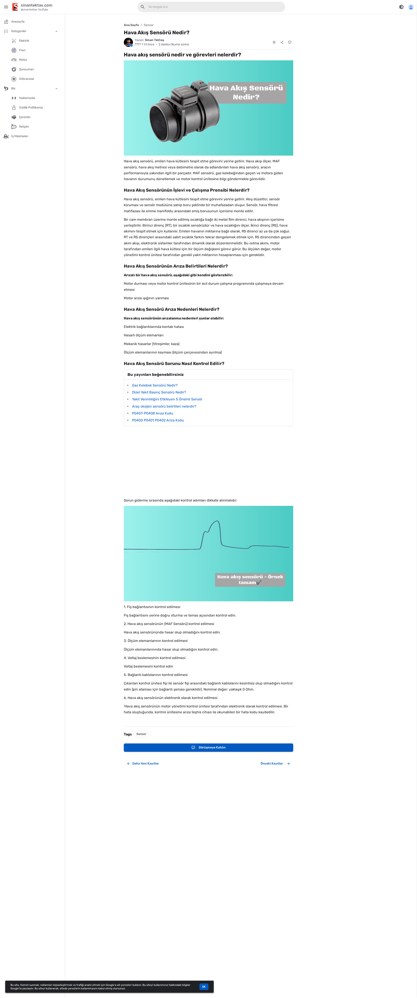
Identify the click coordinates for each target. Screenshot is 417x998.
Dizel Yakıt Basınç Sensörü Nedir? (159, 392)
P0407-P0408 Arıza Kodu (152, 413)
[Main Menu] (6, 7)
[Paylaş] (281, 42)
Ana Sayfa (131, 25)
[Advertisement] (208, 461)
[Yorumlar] (289, 42)
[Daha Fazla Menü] (411, 7)
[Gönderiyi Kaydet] (274, 42)
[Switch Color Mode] (401, 7)
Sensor (149, 25)
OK (204, 986)
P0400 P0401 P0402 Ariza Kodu (158, 420)
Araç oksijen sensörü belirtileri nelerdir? (164, 406)
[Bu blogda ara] (142, 7)
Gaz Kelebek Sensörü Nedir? (155, 385)
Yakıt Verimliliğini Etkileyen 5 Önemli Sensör (167, 399)
